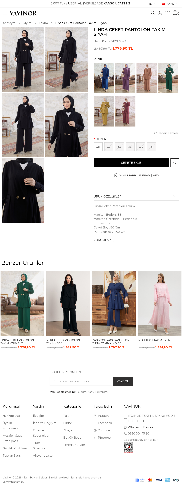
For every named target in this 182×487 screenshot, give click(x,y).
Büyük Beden (73, 437)
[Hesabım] (160, 13)
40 (98, 147)
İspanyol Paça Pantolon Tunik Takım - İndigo (110, 342)
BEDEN (101, 139)
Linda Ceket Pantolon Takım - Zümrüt (17, 342)
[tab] (136, 198)
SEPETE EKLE (131, 162)
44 (119, 147)
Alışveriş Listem (44, 455)
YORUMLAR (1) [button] (104, 240)
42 (109, 147)
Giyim (27, 23)
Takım (43, 23)
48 (141, 147)
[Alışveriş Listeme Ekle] (174, 162)
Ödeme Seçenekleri (41, 433)
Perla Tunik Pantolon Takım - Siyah (63, 342)
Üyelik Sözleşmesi (11, 425)
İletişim (38, 415)
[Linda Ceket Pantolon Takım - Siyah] (22, 59)
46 (130, 147)
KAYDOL (123, 381)
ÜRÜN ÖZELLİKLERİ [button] (108, 196)
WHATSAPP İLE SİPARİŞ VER (139, 175)
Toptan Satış (12, 455)
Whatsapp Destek (140, 427)
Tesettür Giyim (74, 445)
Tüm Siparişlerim (41, 445)
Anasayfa (9, 23)
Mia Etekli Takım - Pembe (156, 340)
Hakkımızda (11, 415)
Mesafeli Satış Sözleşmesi (12, 438)
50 (151, 147)
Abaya (67, 430)
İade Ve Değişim (44, 423)
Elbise (67, 423)
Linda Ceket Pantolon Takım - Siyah (81, 23)
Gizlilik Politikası (15, 448)
